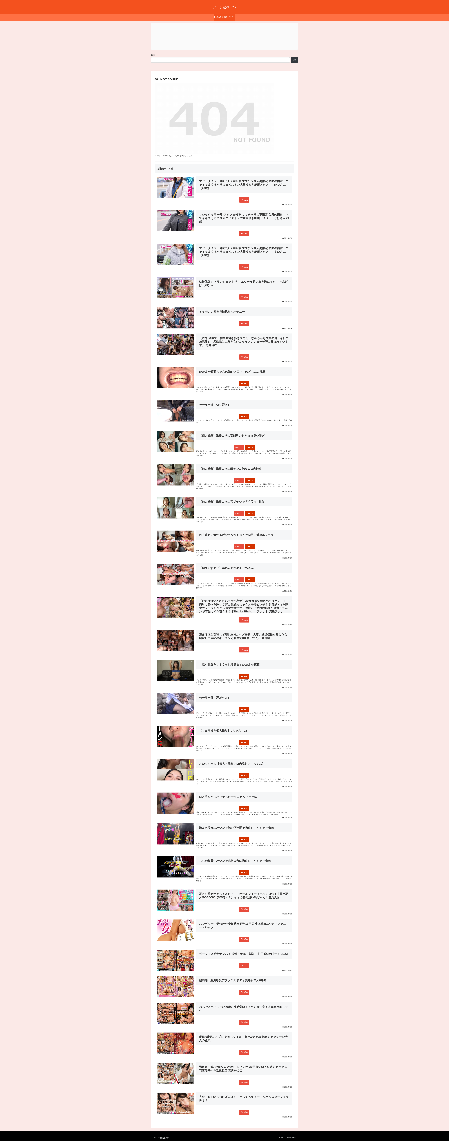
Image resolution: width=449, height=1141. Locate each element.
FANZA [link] (244, 200)
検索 (153, 55)
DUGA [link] (244, 383)
